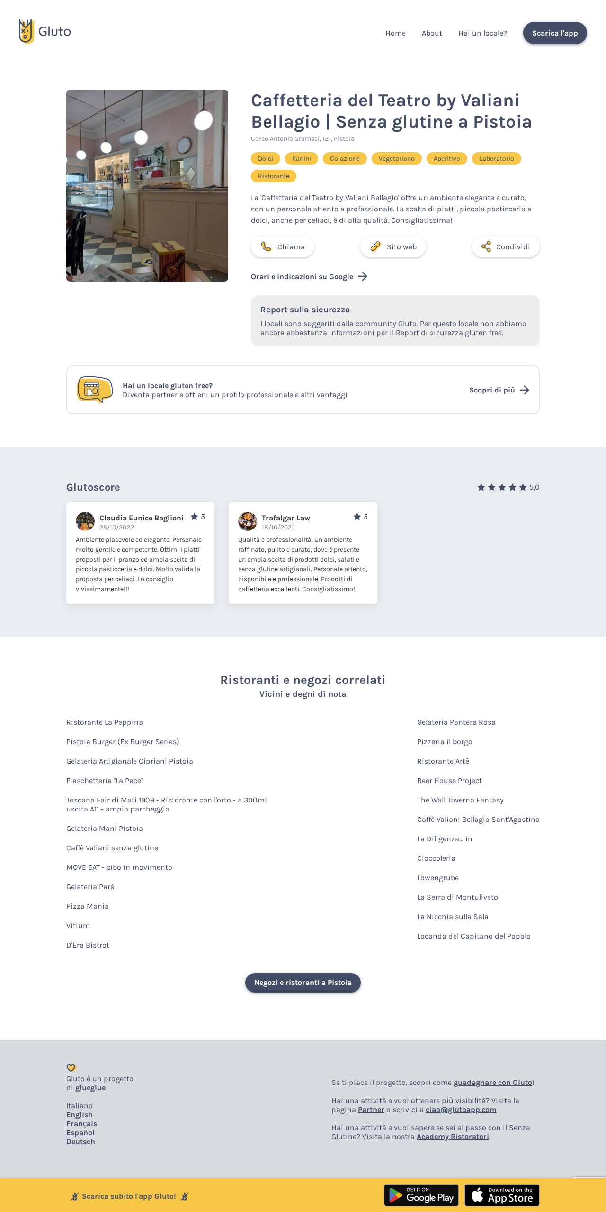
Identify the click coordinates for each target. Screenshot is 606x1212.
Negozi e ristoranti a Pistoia (303, 982)
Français (81, 1123)
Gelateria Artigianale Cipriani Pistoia (129, 760)
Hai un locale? (482, 32)
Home (395, 32)
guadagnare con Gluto (493, 1082)
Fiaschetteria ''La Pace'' (104, 780)
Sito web (402, 246)
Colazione (345, 159)
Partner (371, 1109)
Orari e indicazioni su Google (302, 276)
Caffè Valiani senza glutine (112, 847)
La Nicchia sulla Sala (453, 916)
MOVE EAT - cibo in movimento (119, 867)
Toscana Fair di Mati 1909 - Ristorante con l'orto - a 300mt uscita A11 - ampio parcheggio (166, 804)
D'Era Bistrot (87, 944)
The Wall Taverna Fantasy (460, 799)
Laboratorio (496, 159)
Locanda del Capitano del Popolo (474, 935)
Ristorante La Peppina (104, 722)
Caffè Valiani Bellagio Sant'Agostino (478, 819)
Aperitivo (447, 159)
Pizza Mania (87, 906)
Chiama (291, 246)
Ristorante (273, 176)
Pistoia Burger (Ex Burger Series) (122, 741)
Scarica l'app (555, 32)
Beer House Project (449, 780)
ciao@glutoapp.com (461, 1109)
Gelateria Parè (90, 886)
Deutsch (80, 1141)
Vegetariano (397, 159)
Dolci (265, 159)
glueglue (90, 1087)
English (79, 1114)
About (432, 32)
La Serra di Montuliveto (457, 897)
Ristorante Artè (443, 760)
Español (80, 1132)
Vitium (78, 925)
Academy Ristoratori (453, 1136)
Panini (301, 159)
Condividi (513, 246)
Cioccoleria (436, 858)
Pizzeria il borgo (444, 741)
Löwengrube (438, 877)
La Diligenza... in (444, 838)
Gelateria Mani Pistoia (104, 828)
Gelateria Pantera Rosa (456, 722)
